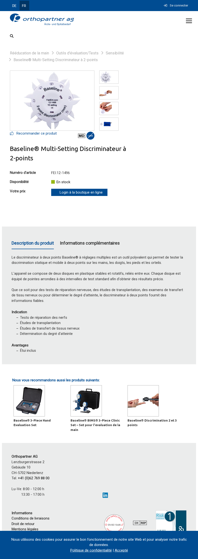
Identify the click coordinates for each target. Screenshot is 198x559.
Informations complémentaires (90, 243)
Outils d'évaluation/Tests (77, 53)
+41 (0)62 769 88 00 (34, 478)
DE (14, 6)
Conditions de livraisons (31, 518)
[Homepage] (81, 19)
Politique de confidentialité (91, 550)
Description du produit (33, 243)
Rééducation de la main (29, 53)
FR (24, 6)
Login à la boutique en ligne (81, 192)
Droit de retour (23, 524)
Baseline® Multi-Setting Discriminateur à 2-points (56, 60)
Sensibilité (115, 53)
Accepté (121, 550)
